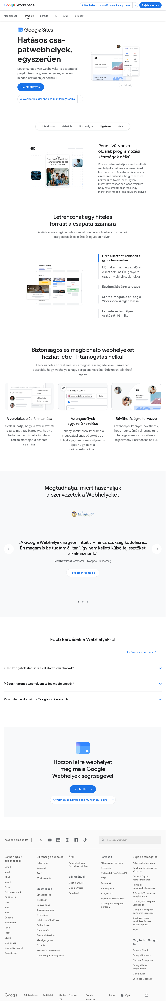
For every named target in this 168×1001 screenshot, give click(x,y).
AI (56, 15)
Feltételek (48, 995)
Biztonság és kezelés (50, 857)
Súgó (112, 995)
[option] (49, 126)
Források (79, 15)
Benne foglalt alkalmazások (13, 859)
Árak (65, 15)
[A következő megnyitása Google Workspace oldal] (19, 5)
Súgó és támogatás (145, 857)
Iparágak (44, 15)
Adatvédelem (31, 995)
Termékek (28, 15)
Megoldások (10, 15)
